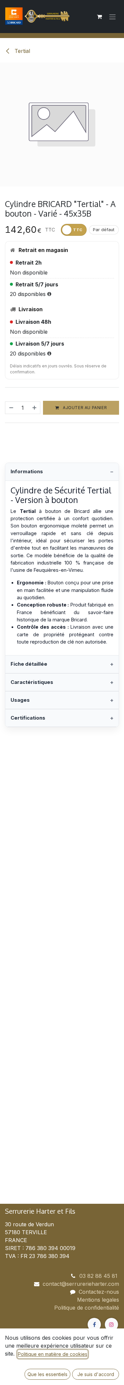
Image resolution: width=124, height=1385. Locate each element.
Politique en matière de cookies (52, 1354)
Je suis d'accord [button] (95, 1374)
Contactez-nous (99, 1291)
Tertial (21, 51)
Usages (20, 700)
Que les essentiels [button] (47, 1374)
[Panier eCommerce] (99, 16)
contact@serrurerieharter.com (81, 1283)
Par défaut (103, 229)
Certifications (28, 718)
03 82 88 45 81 (99, 1276)
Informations (27, 472)
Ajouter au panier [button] (84, 407)
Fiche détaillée (29, 664)
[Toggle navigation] (112, 16)
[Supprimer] (11, 408)
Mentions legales (98, 1299)
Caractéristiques (32, 682)
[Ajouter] (34, 408)
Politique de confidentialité (86, 1307)
